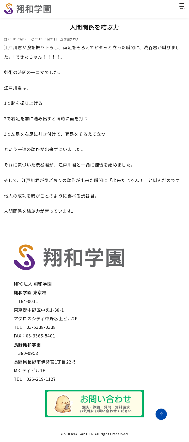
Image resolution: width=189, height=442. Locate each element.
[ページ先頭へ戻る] (161, 414)
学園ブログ (71, 39)
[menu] (182, 6)
